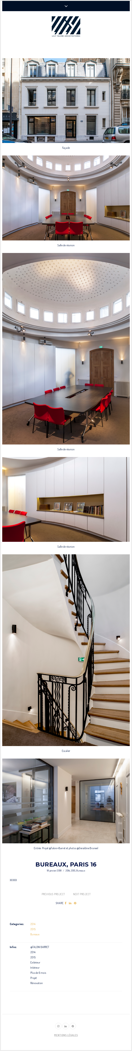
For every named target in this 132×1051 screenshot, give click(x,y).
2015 (73, 870)
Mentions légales (66, 1035)
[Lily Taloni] (66, 27)
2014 (68, 870)
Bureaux (80, 870)
